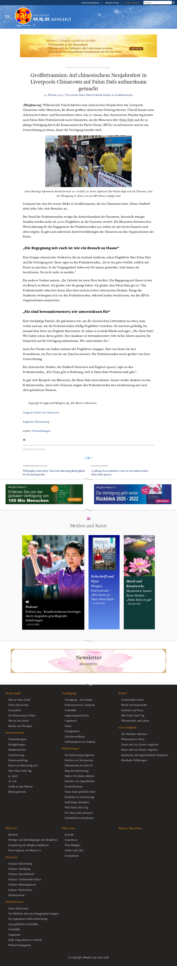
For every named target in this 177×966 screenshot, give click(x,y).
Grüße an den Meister (20, 786)
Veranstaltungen (101, 67)
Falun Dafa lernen (18, 704)
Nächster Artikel (99, 466)
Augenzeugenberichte (77, 715)
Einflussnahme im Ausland (80, 741)
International (83, 67)
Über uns (68, 828)
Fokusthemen (15, 902)
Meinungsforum (17, 791)
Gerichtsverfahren (75, 736)
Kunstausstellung (18, 760)
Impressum (71, 839)
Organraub (71, 720)
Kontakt (69, 834)
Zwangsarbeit (72, 731)
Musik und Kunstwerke (134, 704)
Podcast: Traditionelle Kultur (24, 879)
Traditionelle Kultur (132, 699)
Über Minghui (72, 845)
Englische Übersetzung (36, 421)
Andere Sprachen (132, 2)
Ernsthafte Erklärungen (134, 760)
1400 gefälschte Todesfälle (23, 924)
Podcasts (11, 857)
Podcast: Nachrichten (20, 889)
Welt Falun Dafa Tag (76, 807)
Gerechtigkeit (127, 727)
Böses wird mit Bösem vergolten (139, 749)
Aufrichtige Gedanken (77, 802)
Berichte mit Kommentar (79, 760)
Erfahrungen (70, 748)
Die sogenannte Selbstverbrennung (27, 918)
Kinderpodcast (16, 895)
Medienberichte (17, 749)
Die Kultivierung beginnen (79, 755)
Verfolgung (69, 693)
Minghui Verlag (112, 2)
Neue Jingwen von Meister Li (24, 850)
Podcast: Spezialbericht (21, 874)
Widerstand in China (132, 739)
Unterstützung (16, 755)
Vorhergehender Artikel (35, 466)
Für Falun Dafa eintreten (78, 812)
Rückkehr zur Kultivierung (79, 797)
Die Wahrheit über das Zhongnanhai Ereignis (33, 913)
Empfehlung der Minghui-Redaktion (28, 845)
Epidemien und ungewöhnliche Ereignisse (144, 755)
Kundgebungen (16, 744)
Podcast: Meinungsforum (22, 884)
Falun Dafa (13, 693)
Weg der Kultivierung (76, 770)
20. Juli (12, 781)
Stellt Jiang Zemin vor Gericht (25, 939)
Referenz (11, 828)
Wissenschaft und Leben (135, 720)
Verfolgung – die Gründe (78, 699)
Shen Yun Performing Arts (23, 765)
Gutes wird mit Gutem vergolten (139, 744)
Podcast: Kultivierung (20, 863)
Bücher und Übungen (20, 726)
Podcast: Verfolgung (19, 868)
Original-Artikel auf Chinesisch (41, 412)
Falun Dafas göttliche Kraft (80, 791)
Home (70, 67)
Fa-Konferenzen (74, 786)
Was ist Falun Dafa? (19, 699)
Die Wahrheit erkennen (134, 734)
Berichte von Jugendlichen (79, 781)
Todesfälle (70, 710)
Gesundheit (14, 710)
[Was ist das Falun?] (23, 17)
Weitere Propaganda (19, 945)
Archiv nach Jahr (74, 850)
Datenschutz (72, 855)
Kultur (123, 693)
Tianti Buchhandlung (90, 2)
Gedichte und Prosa (132, 710)
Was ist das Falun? (18, 720)
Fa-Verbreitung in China (21, 715)
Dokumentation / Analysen (80, 704)
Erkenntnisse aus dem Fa (79, 765)
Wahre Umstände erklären (79, 776)
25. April (12, 776)
